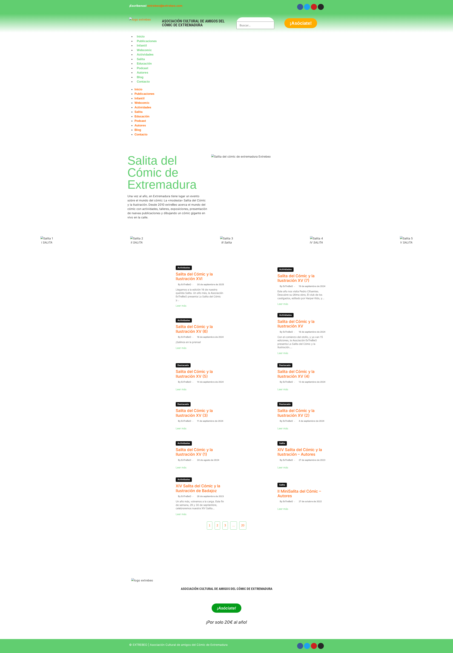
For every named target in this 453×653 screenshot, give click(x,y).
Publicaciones (147, 41)
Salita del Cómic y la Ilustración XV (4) (296, 373)
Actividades (145, 54)
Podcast (142, 68)
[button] (226, 86)
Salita (141, 59)
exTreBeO (186, 284)
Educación (144, 63)
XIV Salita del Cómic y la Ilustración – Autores (299, 452)
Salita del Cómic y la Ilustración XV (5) (194, 373)
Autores (142, 72)
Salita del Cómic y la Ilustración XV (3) (194, 412)
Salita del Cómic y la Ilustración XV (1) (194, 452)
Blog (140, 77)
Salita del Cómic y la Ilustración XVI (194, 276)
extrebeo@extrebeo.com (164, 5)
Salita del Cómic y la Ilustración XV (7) (296, 278)
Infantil (142, 45)
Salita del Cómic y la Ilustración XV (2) (296, 412)
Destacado (183, 365)
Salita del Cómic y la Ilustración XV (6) (194, 328)
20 (242, 525)
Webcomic (144, 50)
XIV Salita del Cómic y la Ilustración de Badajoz (198, 488)
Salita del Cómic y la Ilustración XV (296, 323)
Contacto (143, 81)
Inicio (141, 36)
